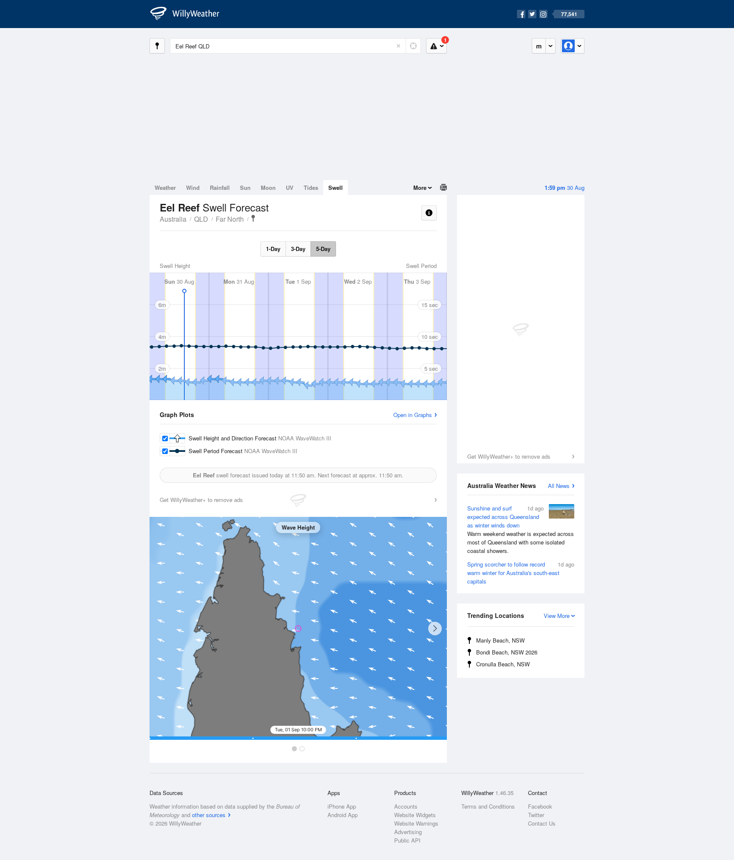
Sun (245, 187)
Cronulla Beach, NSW (503, 664)
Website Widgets (415, 815)
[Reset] (398, 45)
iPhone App (341, 806)
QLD (201, 219)
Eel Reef (253, 218)
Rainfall (220, 187)
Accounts (406, 806)
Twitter (536, 815)
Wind (193, 187)
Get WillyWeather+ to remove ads (508, 456)
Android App (342, 815)
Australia (173, 219)
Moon (268, 187)
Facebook (540, 806)
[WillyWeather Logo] (189, 14)
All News (559, 486)
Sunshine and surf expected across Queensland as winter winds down (520, 529)
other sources (209, 815)
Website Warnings (416, 823)
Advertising (408, 832)
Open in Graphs (412, 415)
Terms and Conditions (488, 806)
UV (290, 187)
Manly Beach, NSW (500, 640)
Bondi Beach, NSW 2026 (506, 652)
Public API (407, 840)
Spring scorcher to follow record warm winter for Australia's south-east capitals (520, 572)
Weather (165, 187)
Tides (311, 187)
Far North (230, 219)
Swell (335, 187)
